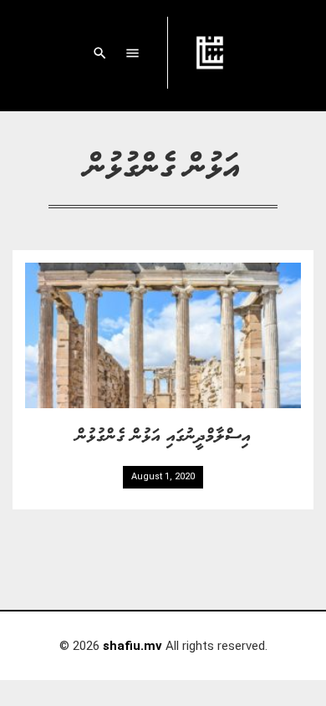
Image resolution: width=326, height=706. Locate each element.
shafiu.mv (132, 645)
